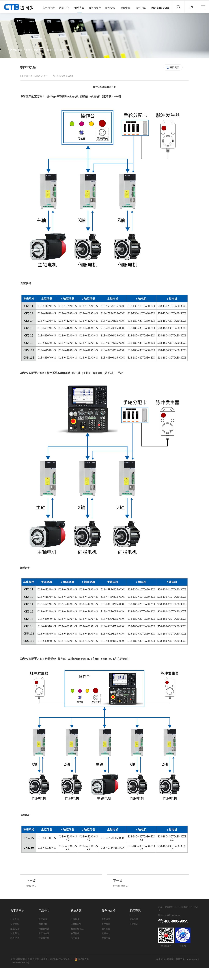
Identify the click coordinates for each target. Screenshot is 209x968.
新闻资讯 (110, 7)
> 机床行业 (49, 50)
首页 (28, 50)
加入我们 (14, 933)
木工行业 (75, 938)
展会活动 (134, 919)
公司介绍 (14, 919)
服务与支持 (95, 7)
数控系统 (43, 919)
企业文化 (14, 928)
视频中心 (125, 7)
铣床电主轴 (44, 938)
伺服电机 (43, 924)
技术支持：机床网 (165, 959)
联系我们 (14, 938)
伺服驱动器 (44, 928)
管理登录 (180, 959)
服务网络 (106, 919)
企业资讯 (134, 924)
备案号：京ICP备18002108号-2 (56, 959)
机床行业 (75, 919)
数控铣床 (31, 886)
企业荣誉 (14, 924)
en (190, 7)
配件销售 (106, 928)
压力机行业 (76, 924)
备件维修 (106, 924)
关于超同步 (49, 7)
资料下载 (141, 7)
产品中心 (64, 7)
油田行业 (75, 933)
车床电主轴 (44, 933)
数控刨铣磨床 (120, 886)
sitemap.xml (193, 959)
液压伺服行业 (77, 928)
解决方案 (79, 7)
